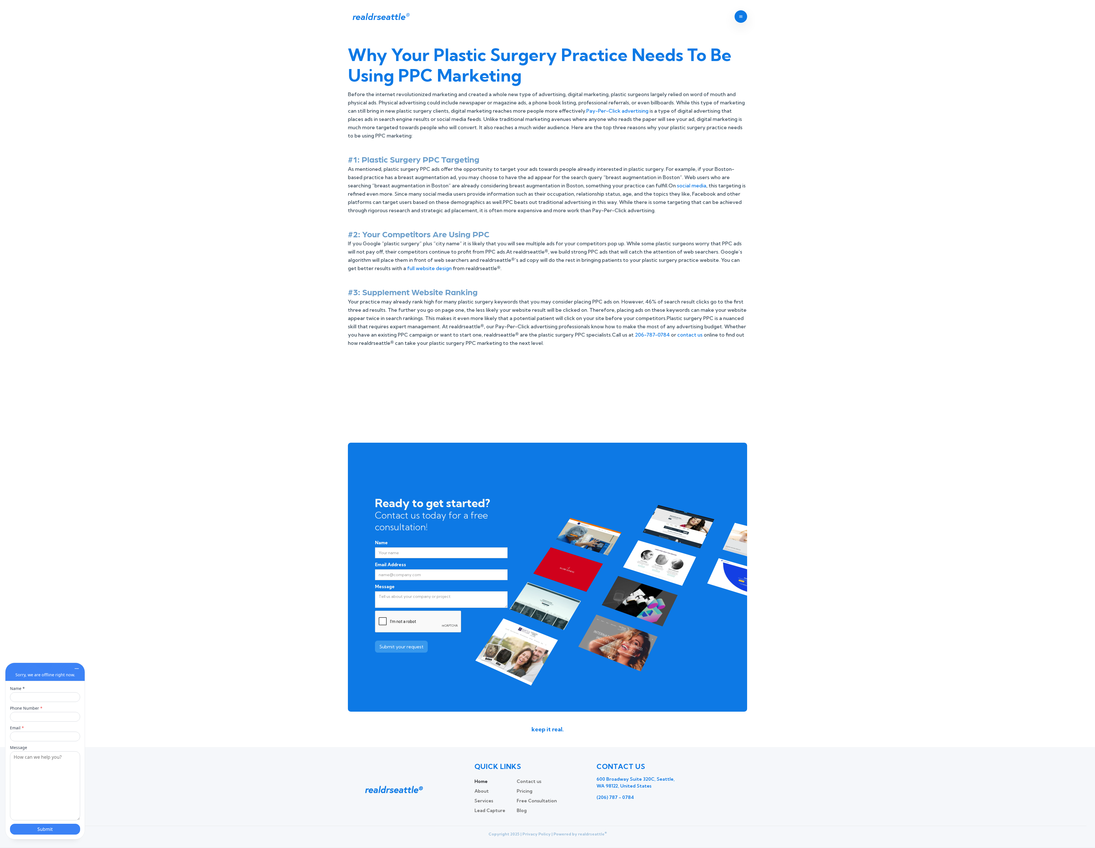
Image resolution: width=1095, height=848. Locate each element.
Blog (522, 810)
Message (385, 586)
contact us (690, 334)
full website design (429, 268)
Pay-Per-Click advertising (617, 111)
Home (481, 781)
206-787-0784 (652, 334)
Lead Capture (489, 810)
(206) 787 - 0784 (615, 797)
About (481, 791)
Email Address (390, 564)
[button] (741, 16)
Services (483, 800)
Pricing (524, 791)
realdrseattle (380, 17)
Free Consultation (537, 800)
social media (691, 185)
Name (381, 542)
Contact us (529, 781)
